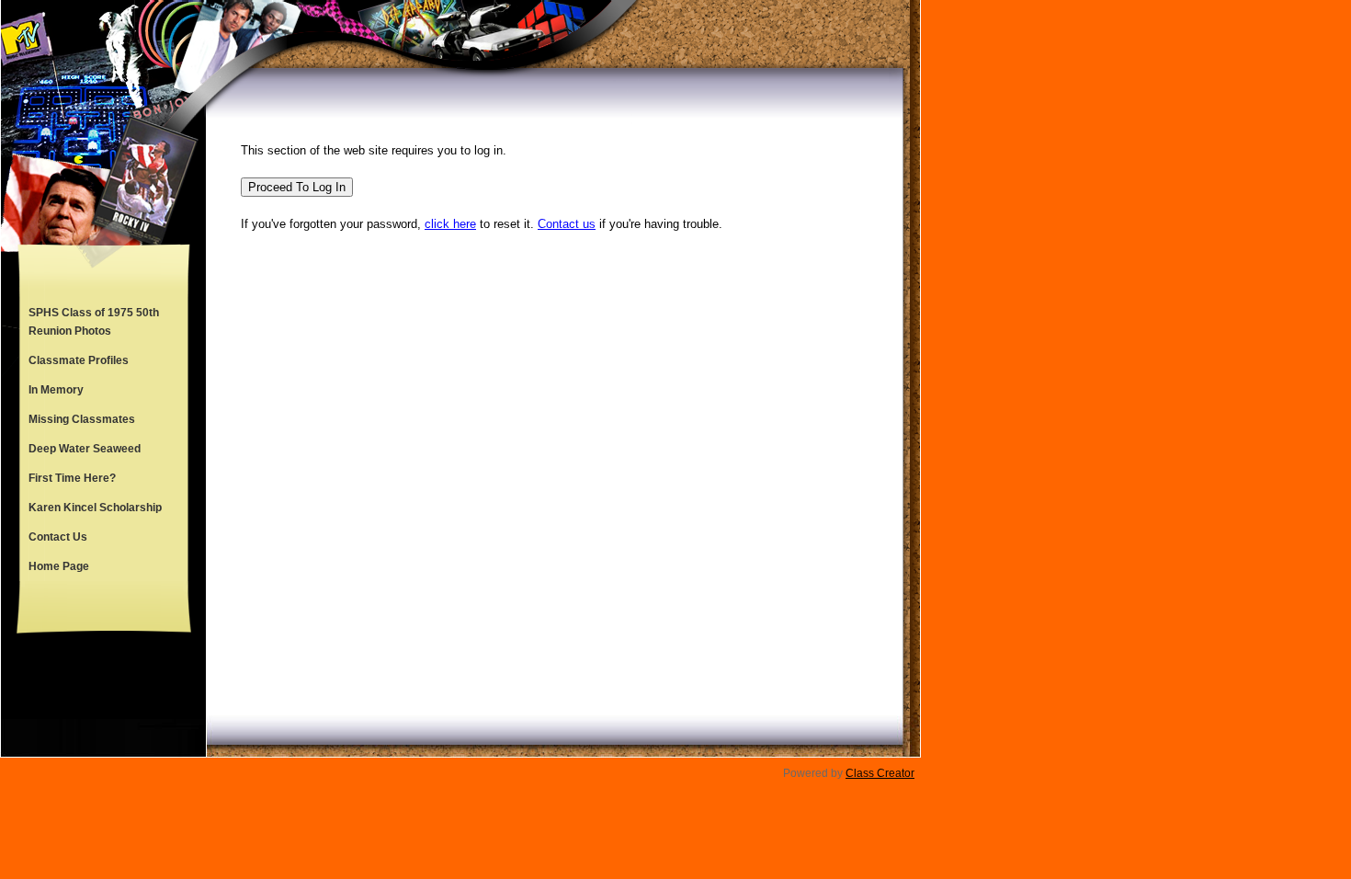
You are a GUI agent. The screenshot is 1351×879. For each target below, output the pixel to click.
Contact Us (57, 537)
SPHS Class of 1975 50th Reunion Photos (93, 321)
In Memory (56, 389)
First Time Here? (72, 478)
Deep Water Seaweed (84, 448)
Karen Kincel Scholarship (95, 507)
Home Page (58, 566)
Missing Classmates (81, 419)
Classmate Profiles (78, 360)
